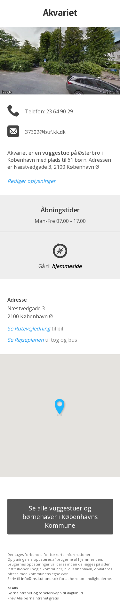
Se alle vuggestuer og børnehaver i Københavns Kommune (60, 517)
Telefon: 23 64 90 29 (49, 111)
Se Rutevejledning (28, 328)
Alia (15, 587)
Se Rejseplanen (25, 339)
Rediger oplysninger (31, 180)
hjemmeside (60, 266)
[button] (60, 407)
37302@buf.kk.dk (45, 131)
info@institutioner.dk (39, 578)
